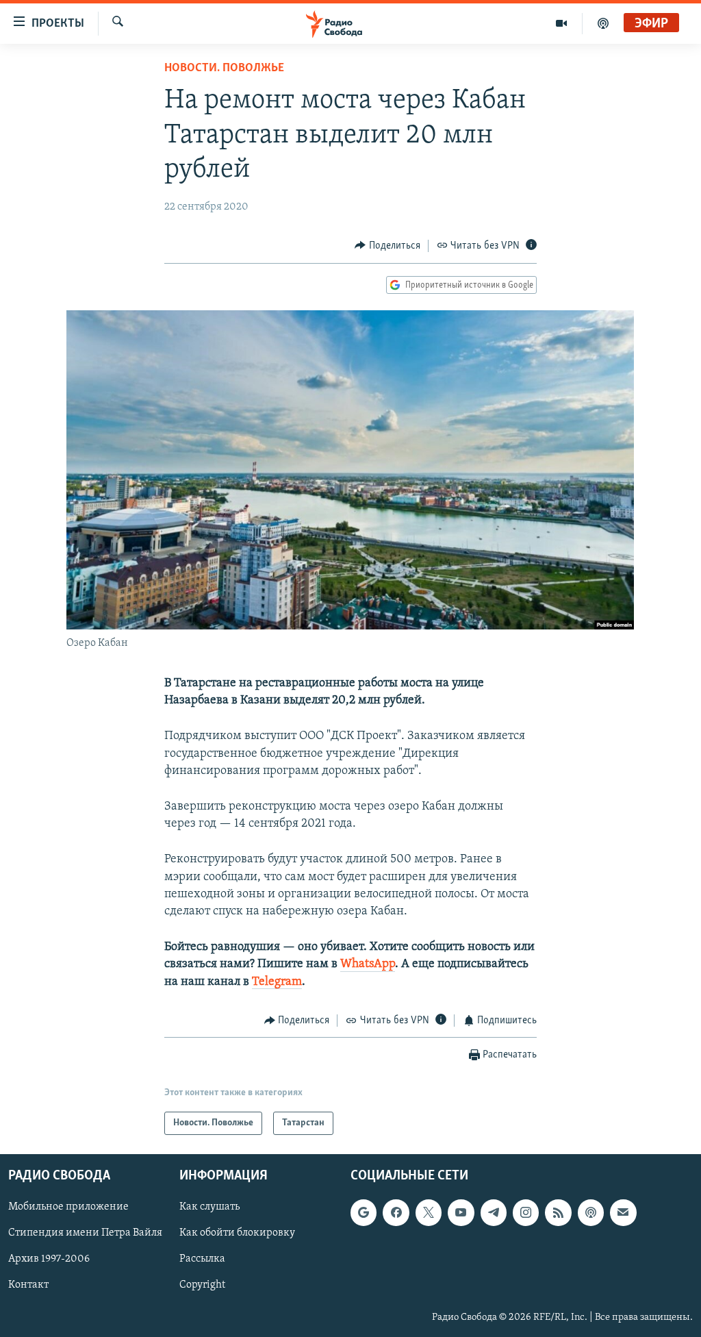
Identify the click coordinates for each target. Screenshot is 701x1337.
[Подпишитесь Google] (363, 1213)
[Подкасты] (591, 1213)
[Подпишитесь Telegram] (494, 1213)
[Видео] (562, 23)
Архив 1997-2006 (49, 1259)
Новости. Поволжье (224, 68)
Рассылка (202, 1259)
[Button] (387, 246)
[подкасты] (603, 23)
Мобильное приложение (68, 1207)
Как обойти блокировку (237, 1233)
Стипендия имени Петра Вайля (85, 1233)
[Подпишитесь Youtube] (461, 1213)
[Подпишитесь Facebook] (396, 1213)
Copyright (202, 1285)
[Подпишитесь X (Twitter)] (429, 1213)
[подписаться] (623, 1213)
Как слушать (209, 1207)
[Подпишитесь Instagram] (526, 1213)
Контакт (28, 1285)
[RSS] (558, 1213)
